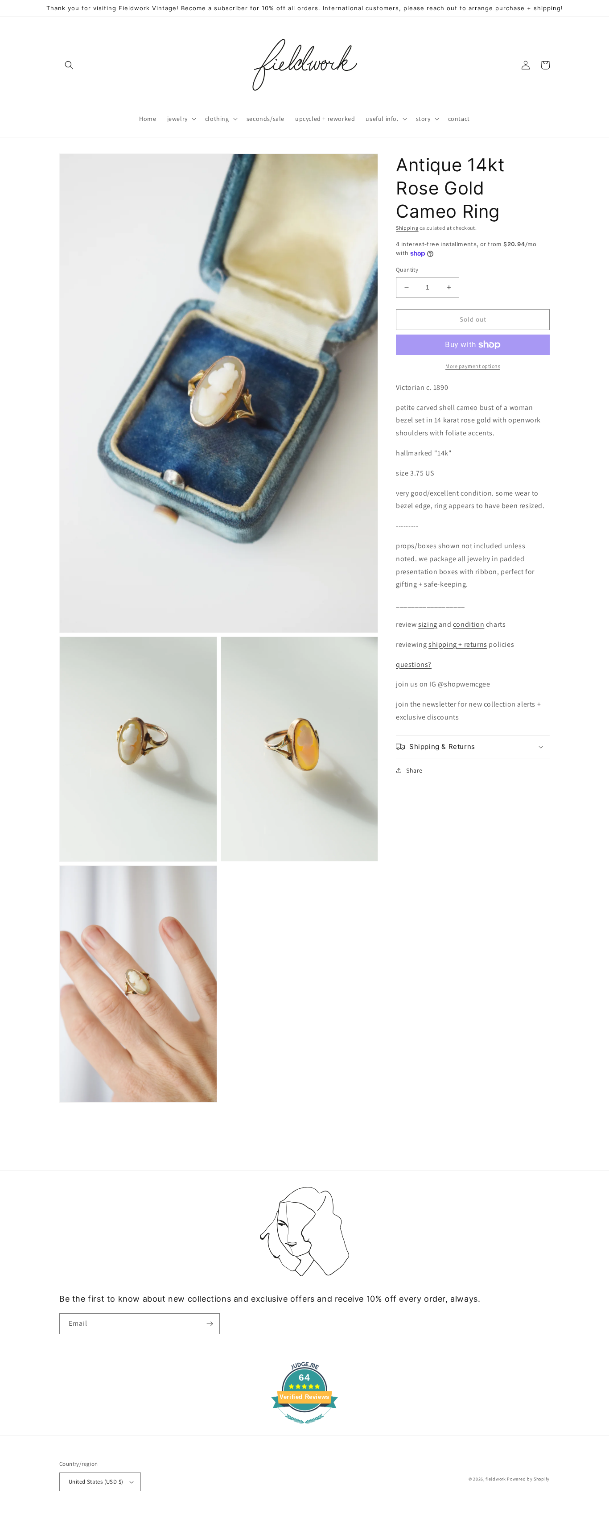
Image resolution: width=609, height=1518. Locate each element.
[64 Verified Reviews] (304, 1428)
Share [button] (414, 770)
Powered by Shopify (528, 1479)
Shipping (407, 227)
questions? (414, 664)
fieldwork (496, 1479)
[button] (69, 65)
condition (468, 624)
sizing (427, 624)
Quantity (407, 269)
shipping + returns (457, 644)
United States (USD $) (96, 1481)
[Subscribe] (209, 1323)
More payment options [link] (472, 366)
